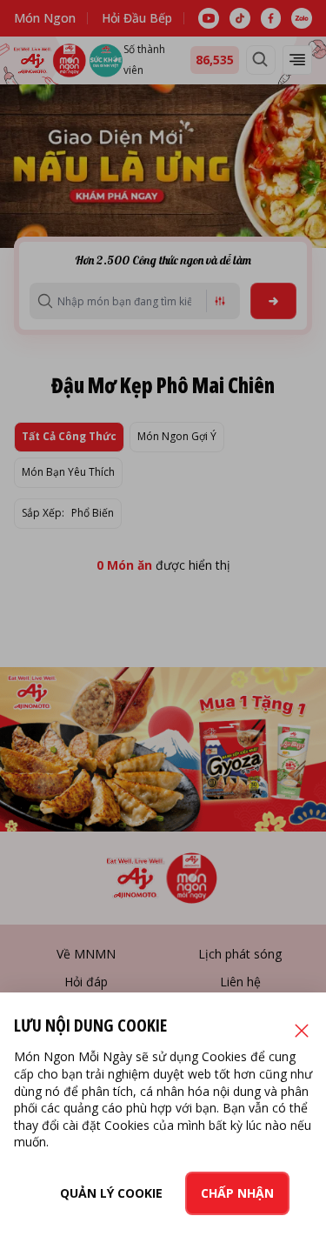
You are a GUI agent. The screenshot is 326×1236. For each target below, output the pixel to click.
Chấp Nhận (237, 1193)
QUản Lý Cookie (111, 1193)
